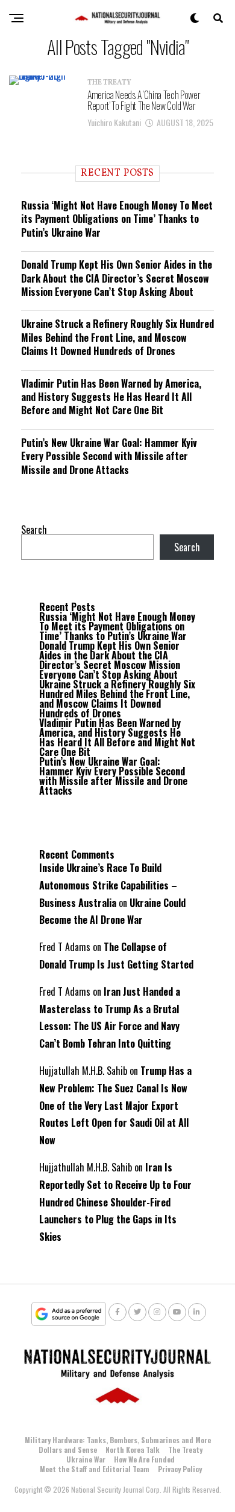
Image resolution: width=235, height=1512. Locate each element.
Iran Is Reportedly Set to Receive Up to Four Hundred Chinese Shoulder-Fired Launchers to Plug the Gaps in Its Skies (115, 1202)
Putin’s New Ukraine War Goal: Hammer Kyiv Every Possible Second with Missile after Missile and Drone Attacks (109, 456)
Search (34, 529)
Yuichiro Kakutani (114, 122)
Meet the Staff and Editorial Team (94, 1469)
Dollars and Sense (68, 1449)
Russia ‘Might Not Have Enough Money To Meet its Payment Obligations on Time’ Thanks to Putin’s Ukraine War (117, 219)
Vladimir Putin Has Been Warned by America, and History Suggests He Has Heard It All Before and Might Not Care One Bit (111, 397)
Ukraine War (85, 1459)
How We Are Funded (144, 1459)
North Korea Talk (132, 1449)
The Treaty (185, 1449)
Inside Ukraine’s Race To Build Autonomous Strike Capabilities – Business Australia (108, 885)
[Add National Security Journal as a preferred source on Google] (69, 1314)
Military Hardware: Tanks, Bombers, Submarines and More (118, 1440)
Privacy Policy (180, 1469)
